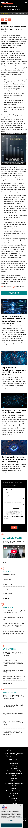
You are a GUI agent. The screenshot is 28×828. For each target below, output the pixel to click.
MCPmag (14, 778)
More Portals (6, 598)
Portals (7, 571)
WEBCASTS (8, 607)
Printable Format (19, 286)
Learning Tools (7, 589)
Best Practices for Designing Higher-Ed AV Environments (13, 714)
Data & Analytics (7, 584)
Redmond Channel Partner (14, 791)
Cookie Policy (19, 817)
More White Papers (8, 683)
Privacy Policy (16, 508)
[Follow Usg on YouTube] (17, 9)
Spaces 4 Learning (14, 796)
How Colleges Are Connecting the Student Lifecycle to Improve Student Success (14, 722)
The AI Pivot (14, 803)
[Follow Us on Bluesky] (13, 9)
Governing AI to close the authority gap (13, 618)
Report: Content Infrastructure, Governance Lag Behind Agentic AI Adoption (14, 371)
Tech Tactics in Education (14, 801)
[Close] (21, 806)
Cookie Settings (11, 820)
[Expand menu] (25, 3)
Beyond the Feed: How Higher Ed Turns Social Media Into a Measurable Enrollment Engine (13, 696)
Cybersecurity (7, 579)
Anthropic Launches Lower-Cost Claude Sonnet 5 (14, 411)
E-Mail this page (7, 286)
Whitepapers (9, 648)
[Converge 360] (14, 753)
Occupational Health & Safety (14, 783)
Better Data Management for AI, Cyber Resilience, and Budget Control (14, 677)
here (10, 279)
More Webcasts (7, 640)
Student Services (8, 593)
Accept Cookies (11, 825)
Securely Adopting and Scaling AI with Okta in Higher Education (14, 611)
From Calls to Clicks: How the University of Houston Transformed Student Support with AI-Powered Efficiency (13, 662)
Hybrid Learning (19, 13)
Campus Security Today (14, 771)
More (4, 562)
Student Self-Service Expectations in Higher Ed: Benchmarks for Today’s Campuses (13, 653)
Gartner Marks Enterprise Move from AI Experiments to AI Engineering (14, 459)
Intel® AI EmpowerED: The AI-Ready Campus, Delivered (13, 706)
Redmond (14, 788)
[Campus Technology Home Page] (7, 3)
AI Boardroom (14, 763)
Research (4, 23)
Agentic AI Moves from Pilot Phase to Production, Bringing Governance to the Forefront (13, 320)
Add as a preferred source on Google (10, 6)
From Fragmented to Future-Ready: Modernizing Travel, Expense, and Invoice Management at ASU (13, 625)
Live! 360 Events (14, 776)
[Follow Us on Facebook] (15, 9)
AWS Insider (14, 768)
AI (12, 13)
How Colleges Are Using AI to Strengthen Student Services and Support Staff (12, 732)
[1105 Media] (14, 760)
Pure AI (14, 786)
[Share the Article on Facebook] (3, 20)
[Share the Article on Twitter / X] (9, 20)
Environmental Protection (14, 773)
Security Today (14, 793)
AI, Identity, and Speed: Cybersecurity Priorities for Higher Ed (13, 542)
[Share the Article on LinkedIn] (6, 20)
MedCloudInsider (14, 781)
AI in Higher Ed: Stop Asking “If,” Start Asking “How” (13, 671)
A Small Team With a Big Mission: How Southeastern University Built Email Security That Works (14, 633)
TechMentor (14, 798)
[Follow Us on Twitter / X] (10, 9)
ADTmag (14, 766)
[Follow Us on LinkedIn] (8, 9)
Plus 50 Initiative (20, 55)
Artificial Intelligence (9, 575)
